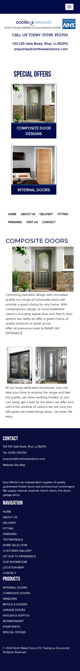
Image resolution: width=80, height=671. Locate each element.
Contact (48, 222)
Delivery (46, 214)
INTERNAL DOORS (15, 587)
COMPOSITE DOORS (16, 593)
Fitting (62, 214)
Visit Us (32, 222)
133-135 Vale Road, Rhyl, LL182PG (40, 43)
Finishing (15, 222)
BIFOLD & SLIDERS (15, 604)
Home (12, 214)
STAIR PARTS (11, 626)
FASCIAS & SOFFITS (16, 615)
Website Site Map (14, 465)
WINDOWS (10, 598)
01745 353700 (55, 35)
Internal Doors (33, 190)
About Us (28, 214)
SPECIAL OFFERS (14, 632)
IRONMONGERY (13, 621)
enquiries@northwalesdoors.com (41, 49)
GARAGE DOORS (14, 610)
